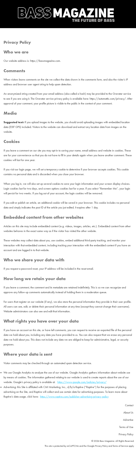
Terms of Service (120, 445)
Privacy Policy (101, 445)
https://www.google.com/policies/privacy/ (81, 382)
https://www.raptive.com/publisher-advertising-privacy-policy (74, 396)
